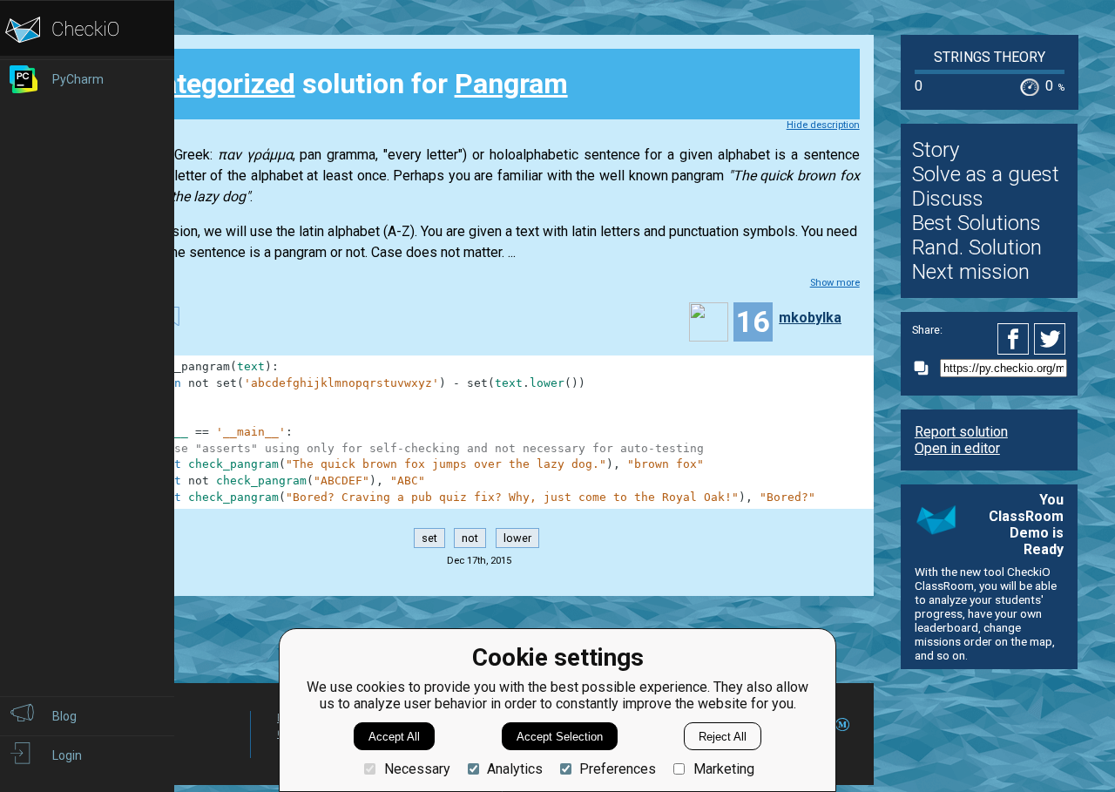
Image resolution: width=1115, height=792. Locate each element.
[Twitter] (1050, 339)
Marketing (723, 769)
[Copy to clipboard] (926, 368)
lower (517, 538)
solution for (340, 83)
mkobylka (810, 317)
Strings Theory (989, 57)
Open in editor (957, 448)
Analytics (515, 769)
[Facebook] (1015, 339)
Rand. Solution (977, 247)
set (429, 538)
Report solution (961, 431)
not (470, 538)
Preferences (617, 769)
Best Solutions (976, 223)
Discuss (947, 198)
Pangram (511, 83)
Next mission (971, 272)
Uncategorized (204, 83)
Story (935, 150)
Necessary (416, 769)
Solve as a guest (985, 174)
